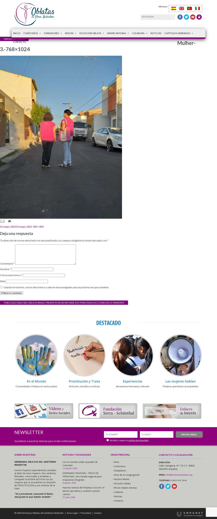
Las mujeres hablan (180, 381)
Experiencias (132, 381)
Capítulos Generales (177, 33)
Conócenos (30, 33)
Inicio (16, 33)
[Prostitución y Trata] (84, 376)
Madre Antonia (116, 33)
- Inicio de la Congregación (126, 474)
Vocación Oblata (90, 33)
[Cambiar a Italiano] (197, 8)
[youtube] (193, 17)
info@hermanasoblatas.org (179, 474)
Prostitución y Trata (84, 381)
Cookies (98, 513)
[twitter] (186, 17)
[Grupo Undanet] (190, 515)
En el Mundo (36, 381)
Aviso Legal (72, 513)
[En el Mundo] (36, 376)
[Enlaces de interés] (171, 417)
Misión (69, 33)
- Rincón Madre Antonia (124, 487)
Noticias (156, 33)
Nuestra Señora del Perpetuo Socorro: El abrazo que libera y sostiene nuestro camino (83, 491)
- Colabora (117, 492)
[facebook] (180, 17)
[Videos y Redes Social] (43, 417)
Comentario (7, 263)
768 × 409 (38, 226)
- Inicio (115, 461)
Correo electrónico (11, 275)
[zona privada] (199, 17)
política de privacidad (138, 440)
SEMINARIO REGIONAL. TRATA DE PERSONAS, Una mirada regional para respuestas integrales (82, 476)
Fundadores (51, 33)
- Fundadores (119, 470)
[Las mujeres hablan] (180, 376)
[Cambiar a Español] (174, 8)
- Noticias (117, 496)
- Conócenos (118, 466)
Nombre (5, 269)
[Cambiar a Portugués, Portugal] (189, 8)
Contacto (19, 42)
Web (2, 281)
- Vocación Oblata (121, 483)
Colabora (138, 33)
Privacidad (86, 513)
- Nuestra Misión (120, 479)
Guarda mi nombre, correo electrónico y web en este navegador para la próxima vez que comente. (56, 287)
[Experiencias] (132, 376)
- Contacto (117, 500)
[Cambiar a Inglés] (182, 8)
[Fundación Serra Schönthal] (107, 417)
